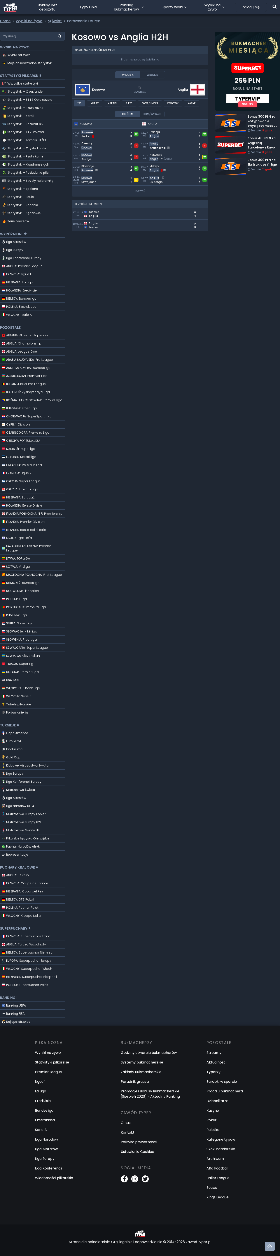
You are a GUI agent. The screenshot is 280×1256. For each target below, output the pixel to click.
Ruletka (212, 1129)
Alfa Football (217, 1168)
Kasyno (212, 1110)
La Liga (40, 1091)
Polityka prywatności (139, 1142)
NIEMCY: (21, 298)
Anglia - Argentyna (156, 142)
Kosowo (98, 89)
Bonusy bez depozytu (47, 7)
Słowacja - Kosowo (88, 165)
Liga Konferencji (48, 1168)
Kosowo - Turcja (86, 153)
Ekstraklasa (45, 1120)
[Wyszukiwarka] (274, 6)
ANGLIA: (24, 266)
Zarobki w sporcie (221, 1081)
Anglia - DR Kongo (155, 176)
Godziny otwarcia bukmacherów (149, 1052)
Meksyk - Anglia (153, 165)
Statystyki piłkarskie (52, 1062)
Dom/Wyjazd (152, 114)
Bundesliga (44, 1110)
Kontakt (128, 1132)
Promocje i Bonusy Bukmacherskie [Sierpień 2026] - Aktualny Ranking (150, 1094)
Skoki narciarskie (220, 1149)
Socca (211, 1187)
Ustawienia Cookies (137, 1151)
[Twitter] (145, 1178)
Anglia (183, 89)
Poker (211, 1120)
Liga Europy (14, 250)
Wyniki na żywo (212, 7)
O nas (126, 1122)
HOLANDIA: (21, 290)
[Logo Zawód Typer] (10, 7)
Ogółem (127, 114)
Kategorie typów (220, 1139)
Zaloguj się (251, 7)
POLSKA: (21, 306)
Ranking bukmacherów (126, 7)
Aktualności (216, 1062)
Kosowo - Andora (87, 131)
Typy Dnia (88, 7)
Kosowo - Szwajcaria (89, 176)
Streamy (213, 1052)
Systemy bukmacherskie (142, 1062)
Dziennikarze (217, 1100)
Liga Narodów (46, 1139)
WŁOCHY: (19, 315)
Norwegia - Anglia (155, 153)
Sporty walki (172, 7)
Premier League (48, 1071)
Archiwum (215, 1158)
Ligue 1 (40, 1081)
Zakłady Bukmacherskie (141, 1071)
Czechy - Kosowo (87, 142)
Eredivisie (43, 1100)
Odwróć (140, 92)
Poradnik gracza (135, 1081)
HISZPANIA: (19, 282)
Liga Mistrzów (16, 242)
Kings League (217, 1197)
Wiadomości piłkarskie (54, 1177)
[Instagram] (134, 1178)
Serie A (41, 1129)
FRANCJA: (18, 274)
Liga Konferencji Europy (23, 258)
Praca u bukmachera (224, 1091)
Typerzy (213, 1071)
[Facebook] (124, 1178)
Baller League (217, 1177)
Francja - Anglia (153, 131)
